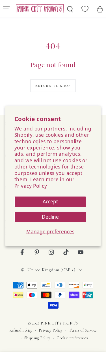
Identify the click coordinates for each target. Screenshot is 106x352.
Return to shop (53, 86)
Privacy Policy (30, 185)
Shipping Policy (37, 338)
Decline (50, 216)
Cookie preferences (72, 338)
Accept (50, 201)
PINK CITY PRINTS (59, 323)
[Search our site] (70, 9)
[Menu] (6, 9)
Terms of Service (83, 330)
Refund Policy (21, 330)
